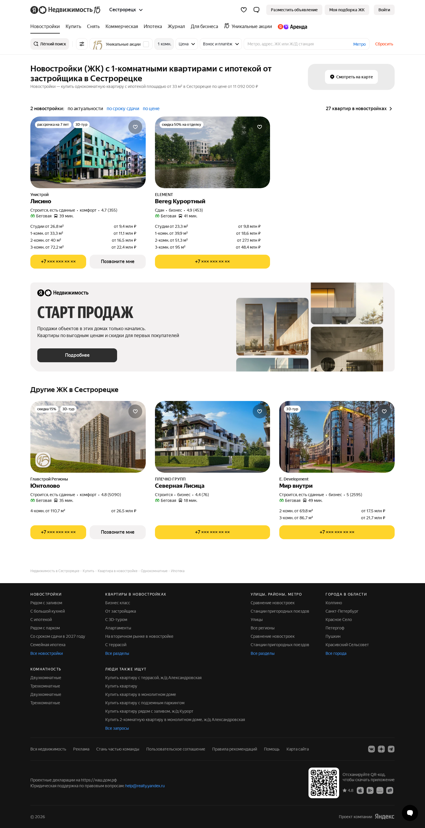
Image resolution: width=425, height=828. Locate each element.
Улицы (257, 619)
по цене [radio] (151, 108)
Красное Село (339, 619)
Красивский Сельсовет (347, 644)
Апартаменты (118, 628)
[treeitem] (46, 27)
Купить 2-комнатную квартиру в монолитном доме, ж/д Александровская (175, 719)
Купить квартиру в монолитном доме (140, 694)
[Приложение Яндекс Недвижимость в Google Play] (370, 790)
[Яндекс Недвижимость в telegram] (391, 749)
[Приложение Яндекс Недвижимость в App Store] (360, 790)
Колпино (334, 602)
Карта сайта (298, 749)
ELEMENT (164, 194)
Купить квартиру (121, 686)
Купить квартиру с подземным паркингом (144, 703)
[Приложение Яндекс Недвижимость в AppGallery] (379, 790)
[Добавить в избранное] (135, 127)
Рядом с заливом (46, 602)
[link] (384, 10)
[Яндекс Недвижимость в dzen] (381, 749)
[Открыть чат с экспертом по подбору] (410, 813)
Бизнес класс (117, 602)
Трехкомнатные (45, 686)
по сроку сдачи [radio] (123, 108)
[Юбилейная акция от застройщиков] (43, 460)
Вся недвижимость (48, 749)
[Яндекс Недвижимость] (65, 10)
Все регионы (263, 628)
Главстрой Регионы (49, 479)
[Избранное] (244, 10)
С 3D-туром (116, 619)
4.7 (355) (109, 210)
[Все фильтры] (82, 44)
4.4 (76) (202, 494)
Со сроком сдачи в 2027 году (57, 636)
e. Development (293, 479)
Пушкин (333, 636)
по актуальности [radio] (85, 108)
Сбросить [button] (384, 44)
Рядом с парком (45, 628)
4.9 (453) (195, 210)
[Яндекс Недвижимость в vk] (371, 749)
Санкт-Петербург (342, 611)
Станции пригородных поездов (280, 611)
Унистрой (39, 194)
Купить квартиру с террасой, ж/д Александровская (153, 677)
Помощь (272, 749)
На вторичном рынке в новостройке (139, 636)
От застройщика (120, 611)
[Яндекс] (384, 816)
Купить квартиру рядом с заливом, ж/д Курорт (149, 711)
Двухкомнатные (45, 677)
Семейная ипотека (47, 644)
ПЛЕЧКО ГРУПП (170, 479)
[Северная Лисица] (212, 437)
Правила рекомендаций (234, 749)
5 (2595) (354, 494)
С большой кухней (47, 611)
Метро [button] (359, 44)
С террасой (115, 644)
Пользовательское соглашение (175, 749)
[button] (256, 10)
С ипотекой (41, 619)
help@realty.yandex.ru (145, 785)
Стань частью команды (117, 749)
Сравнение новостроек (273, 602)
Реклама (81, 749)
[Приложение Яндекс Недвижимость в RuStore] (389, 790)
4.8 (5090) (111, 494)
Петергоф (335, 628)
